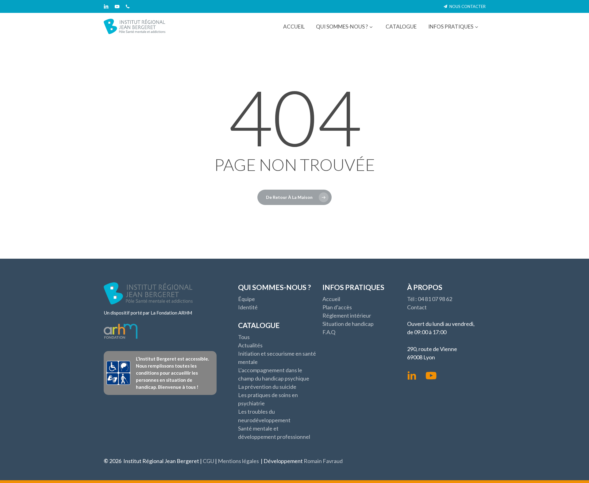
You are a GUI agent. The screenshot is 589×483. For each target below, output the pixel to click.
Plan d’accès (337, 307)
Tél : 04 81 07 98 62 (429, 299)
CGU (208, 461)
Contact (417, 307)
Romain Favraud (323, 461)
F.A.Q (328, 332)
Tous (244, 337)
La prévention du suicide (267, 386)
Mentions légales (238, 461)
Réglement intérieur (346, 315)
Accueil (331, 299)
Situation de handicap (348, 323)
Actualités (250, 345)
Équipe (246, 299)
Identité (248, 307)
